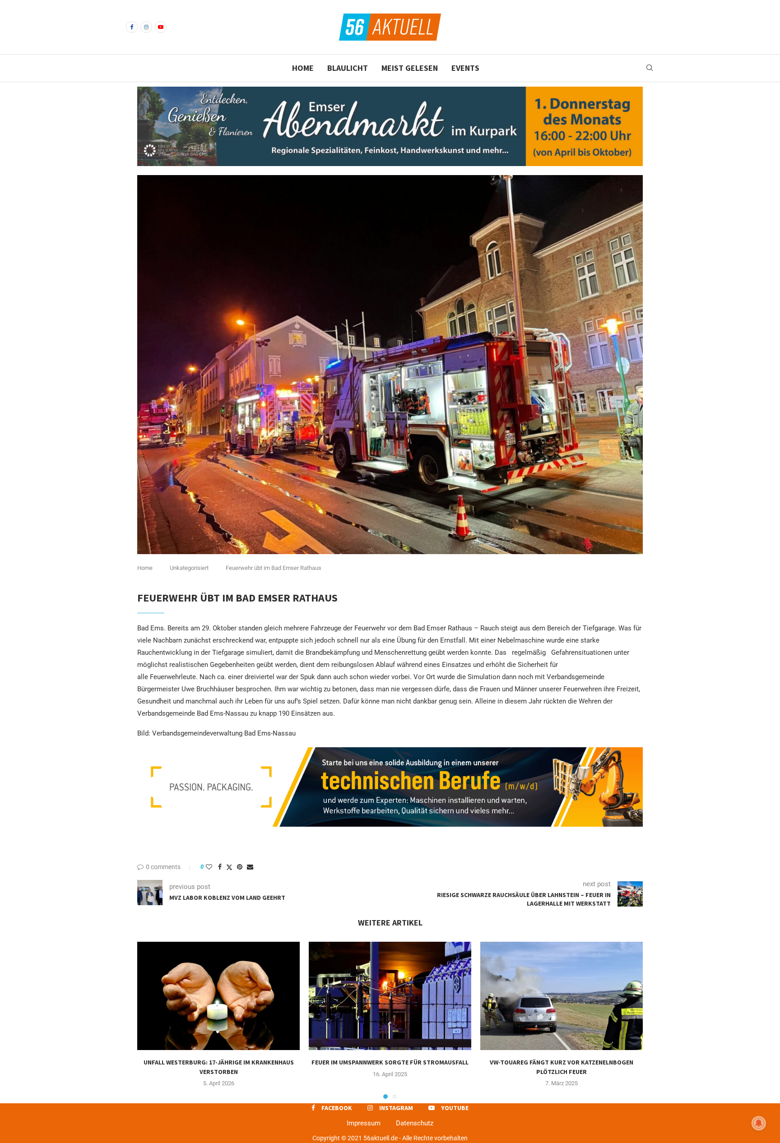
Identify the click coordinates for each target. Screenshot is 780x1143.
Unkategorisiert (189, 568)
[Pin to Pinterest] (239, 866)
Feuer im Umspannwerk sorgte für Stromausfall (390, 1062)
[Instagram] (146, 27)
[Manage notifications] (759, 1123)
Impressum (364, 1123)
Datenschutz (414, 1123)
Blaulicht (347, 68)
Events (465, 68)
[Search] (649, 68)
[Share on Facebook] (220, 866)
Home (303, 68)
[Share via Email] (250, 866)
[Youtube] (161, 27)
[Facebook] (132, 27)
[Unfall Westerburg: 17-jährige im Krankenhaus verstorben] (218, 996)
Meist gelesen (409, 68)
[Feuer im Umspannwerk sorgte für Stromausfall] (390, 996)
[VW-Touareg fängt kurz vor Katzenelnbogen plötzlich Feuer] (561, 996)
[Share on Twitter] (229, 867)
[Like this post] (209, 866)
